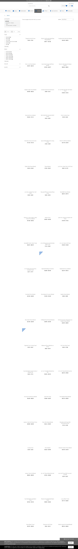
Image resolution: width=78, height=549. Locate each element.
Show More (6, 46)
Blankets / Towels (10, 22)
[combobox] (68, 19)
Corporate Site (30, 3)
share (37, 70)
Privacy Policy (41, 547)
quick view (26, 70)
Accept (70, 542)
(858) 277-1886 (48, 0)
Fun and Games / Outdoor (11, 25)
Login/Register (71, 3)
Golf (7, 24)
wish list (32, 70)
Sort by (59, 19)
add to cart (31, 35)
